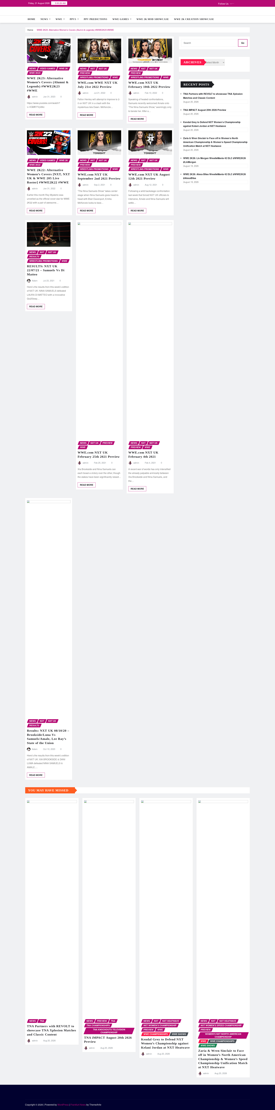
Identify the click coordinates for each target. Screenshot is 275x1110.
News (45, 19)
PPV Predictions (95, 19)
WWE (59, 19)
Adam (35, 280)
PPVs (73, 19)
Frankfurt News (78, 1104)
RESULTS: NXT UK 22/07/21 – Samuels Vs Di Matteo (45, 270)
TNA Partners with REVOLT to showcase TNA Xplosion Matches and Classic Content (51, 1030)
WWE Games (121, 19)
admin (35, 96)
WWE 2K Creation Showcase (194, 19)
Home (31, 19)
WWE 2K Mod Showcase (152, 19)
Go (242, 42)
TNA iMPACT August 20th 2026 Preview (204, 110)
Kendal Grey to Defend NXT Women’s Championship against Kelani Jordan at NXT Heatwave (165, 1043)
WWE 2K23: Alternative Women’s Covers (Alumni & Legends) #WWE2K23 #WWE (75, 29)
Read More (36, 114)
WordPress (63, 1104)
